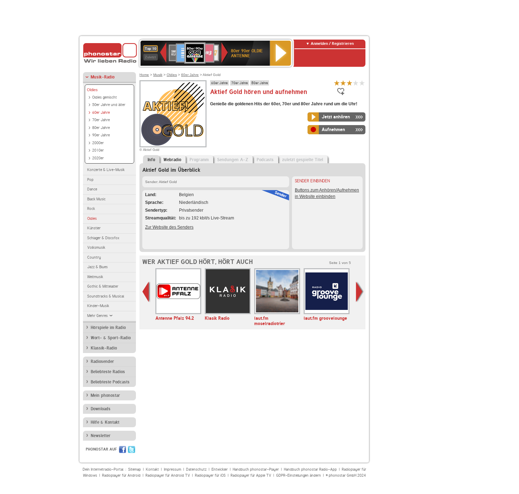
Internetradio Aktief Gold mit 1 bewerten (337, 83)
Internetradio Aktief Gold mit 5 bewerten (362, 83)
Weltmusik (95, 277)
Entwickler (219, 469)
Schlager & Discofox (103, 238)
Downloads (101, 408)
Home (144, 75)
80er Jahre (101, 127)
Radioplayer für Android (121, 475)
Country (94, 257)
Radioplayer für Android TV (167, 475)
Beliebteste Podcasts (110, 382)
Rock (91, 208)
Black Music (96, 199)
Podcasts (265, 159)
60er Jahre (101, 112)
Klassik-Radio (104, 348)
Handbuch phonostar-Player (256, 469)
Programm (199, 159)
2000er (98, 143)
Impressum (172, 469)
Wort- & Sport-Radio (111, 337)
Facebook (122, 449)
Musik (157, 75)
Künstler (94, 228)
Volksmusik (96, 247)
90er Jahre (101, 135)
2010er (98, 150)
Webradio (172, 159)
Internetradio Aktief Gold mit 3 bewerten (349, 83)
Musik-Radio (102, 77)
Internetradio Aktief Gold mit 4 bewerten (356, 83)
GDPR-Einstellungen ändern (298, 475)
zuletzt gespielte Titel (302, 159)
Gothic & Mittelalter (102, 286)
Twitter (131, 449)
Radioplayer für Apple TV (251, 475)
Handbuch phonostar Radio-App (310, 469)
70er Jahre (101, 120)
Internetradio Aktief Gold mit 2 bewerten (343, 83)
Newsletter (101, 435)
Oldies (92, 90)
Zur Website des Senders (169, 227)
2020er (98, 158)
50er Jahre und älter (108, 104)
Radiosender (102, 361)
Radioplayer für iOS (210, 475)
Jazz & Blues (97, 267)
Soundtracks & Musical (105, 296)
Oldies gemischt (104, 97)
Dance (92, 189)
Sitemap (134, 469)
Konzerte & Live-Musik (106, 169)
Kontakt (152, 469)
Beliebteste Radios (108, 371)
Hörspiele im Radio (108, 327)
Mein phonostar (105, 395)
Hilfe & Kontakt (105, 422)
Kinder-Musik (98, 306)
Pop (90, 179)
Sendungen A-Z (232, 159)
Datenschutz (196, 469)
